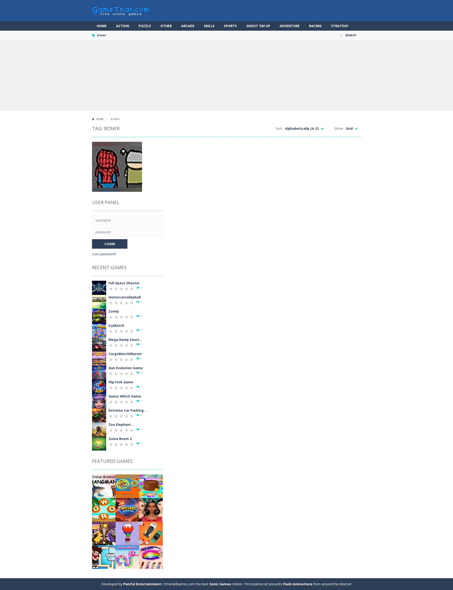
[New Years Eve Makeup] (151, 509)
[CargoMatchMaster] (99, 358)
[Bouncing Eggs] (104, 533)
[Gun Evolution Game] (99, 372)
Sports (230, 26)
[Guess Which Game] (99, 400)
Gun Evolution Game (126, 368)
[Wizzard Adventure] (127, 509)
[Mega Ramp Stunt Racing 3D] (99, 344)
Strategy (339, 26)
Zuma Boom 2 (120, 438)
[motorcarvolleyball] (99, 301)
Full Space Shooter (124, 283)
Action (122, 26)
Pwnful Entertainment (142, 584)
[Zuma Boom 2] (99, 443)
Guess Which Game (125, 396)
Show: (339, 128)
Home (102, 26)
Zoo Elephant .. (121, 424)
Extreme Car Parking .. (128, 410)
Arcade (187, 26)
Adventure (290, 26)
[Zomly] (99, 316)
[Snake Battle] (127, 556)
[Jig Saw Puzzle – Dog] (127, 486)
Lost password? (104, 254)
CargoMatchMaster (125, 353)
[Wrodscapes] (104, 509)
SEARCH (350, 35)
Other (166, 26)
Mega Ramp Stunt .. (125, 339)
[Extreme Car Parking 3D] (99, 415)
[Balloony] (127, 533)
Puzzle (144, 26)
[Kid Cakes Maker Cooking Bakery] (151, 486)
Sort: (279, 128)
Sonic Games (220, 584)
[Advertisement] (226, 75)
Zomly (114, 311)
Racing (315, 26)
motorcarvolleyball (125, 297)
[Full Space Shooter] (99, 287)
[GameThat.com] (121, 10)
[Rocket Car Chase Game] (151, 533)
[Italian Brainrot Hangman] (104, 486)
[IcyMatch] (99, 330)
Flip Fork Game (121, 382)
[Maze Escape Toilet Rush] (104, 556)
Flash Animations (297, 584)
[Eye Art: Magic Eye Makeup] (151, 556)
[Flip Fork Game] (99, 386)
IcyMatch (116, 325)
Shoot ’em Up (258, 26)
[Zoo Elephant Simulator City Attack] (99, 429)
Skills (209, 26)
